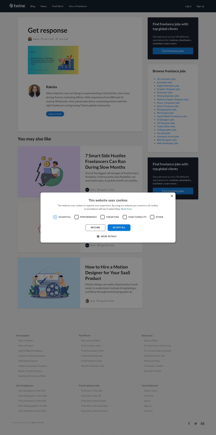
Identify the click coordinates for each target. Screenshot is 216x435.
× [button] (171, 196)
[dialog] (108, 217)
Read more (126, 208)
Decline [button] (95, 227)
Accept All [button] (119, 227)
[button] (107, 236)
